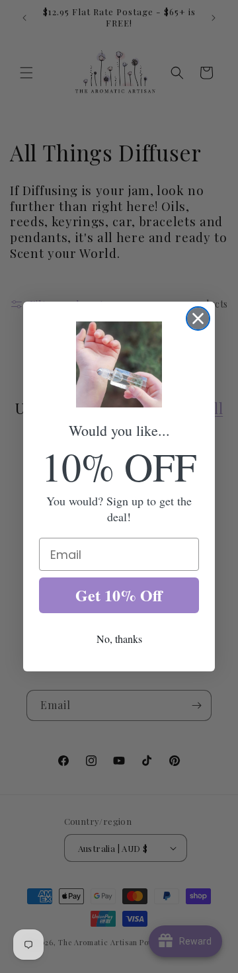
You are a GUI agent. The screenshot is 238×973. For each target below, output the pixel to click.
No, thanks (119, 639)
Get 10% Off (119, 595)
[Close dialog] (198, 318)
